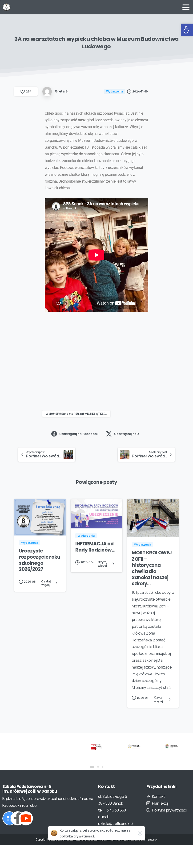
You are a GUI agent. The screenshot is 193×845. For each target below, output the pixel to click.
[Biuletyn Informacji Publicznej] (96, 747)
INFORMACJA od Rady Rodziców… (95, 546)
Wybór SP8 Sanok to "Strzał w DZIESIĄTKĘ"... (76, 414)
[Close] (140, 833)
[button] (187, 30)
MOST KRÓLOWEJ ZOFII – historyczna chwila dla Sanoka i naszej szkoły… (152, 568)
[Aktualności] (9, 818)
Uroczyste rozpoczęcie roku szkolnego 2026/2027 (39, 560)
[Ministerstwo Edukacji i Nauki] (134, 746)
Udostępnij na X (126, 433)
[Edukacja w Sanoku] (171, 746)
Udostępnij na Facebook (78, 433)
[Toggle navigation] (186, 7)
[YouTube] (26, 818)
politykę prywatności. (77, 836)
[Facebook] (18, 818)
